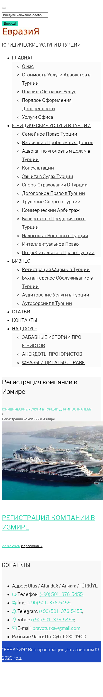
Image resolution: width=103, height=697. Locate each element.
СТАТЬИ (21, 311)
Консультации (38, 168)
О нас (28, 66)
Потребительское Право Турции (58, 252)
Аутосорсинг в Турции (47, 303)
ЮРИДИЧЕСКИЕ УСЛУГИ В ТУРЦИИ (51, 125)
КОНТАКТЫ (24, 320)
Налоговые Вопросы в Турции (55, 235)
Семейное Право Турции (49, 134)
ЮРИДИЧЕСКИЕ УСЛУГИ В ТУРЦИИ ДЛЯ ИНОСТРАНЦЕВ (47, 409)
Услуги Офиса (37, 117)
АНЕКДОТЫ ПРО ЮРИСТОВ (52, 354)
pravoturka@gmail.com (56, 628)
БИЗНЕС (21, 261)
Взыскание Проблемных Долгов (57, 142)
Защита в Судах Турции (47, 176)
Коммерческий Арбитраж (51, 210)
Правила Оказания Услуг (49, 91)
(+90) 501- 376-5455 (61, 594)
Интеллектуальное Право (50, 244)
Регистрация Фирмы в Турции (56, 269)
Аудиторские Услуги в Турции (55, 294)
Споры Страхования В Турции (55, 184)
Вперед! (10, 23)
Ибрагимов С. (31, 546)
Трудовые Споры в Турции (51, 201)
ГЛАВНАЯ (23, 57)
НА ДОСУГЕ (24, 328)
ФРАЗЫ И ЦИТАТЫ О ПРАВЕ (53, 362)
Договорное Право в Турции (53, 193)
